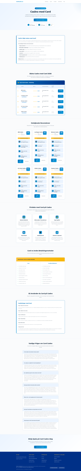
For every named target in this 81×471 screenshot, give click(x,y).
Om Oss (43, 456)
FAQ (64, 1)
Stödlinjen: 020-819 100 (57, 460)
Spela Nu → (60, 91)
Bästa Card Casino (31, 456)
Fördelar (55, 1)
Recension (27, 161)
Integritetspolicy (44, 460)
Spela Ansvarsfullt (57, 456)
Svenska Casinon (31, 460)
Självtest (55, 458)
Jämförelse (60, 1)
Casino (51, 1)
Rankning (46, 1)
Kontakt (43, 458)
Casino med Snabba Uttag (33, 458)
